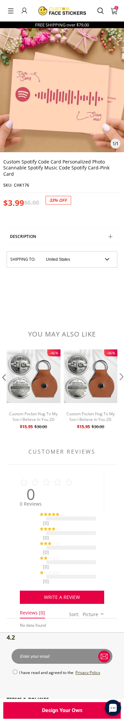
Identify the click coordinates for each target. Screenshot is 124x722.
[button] (11, 10)
